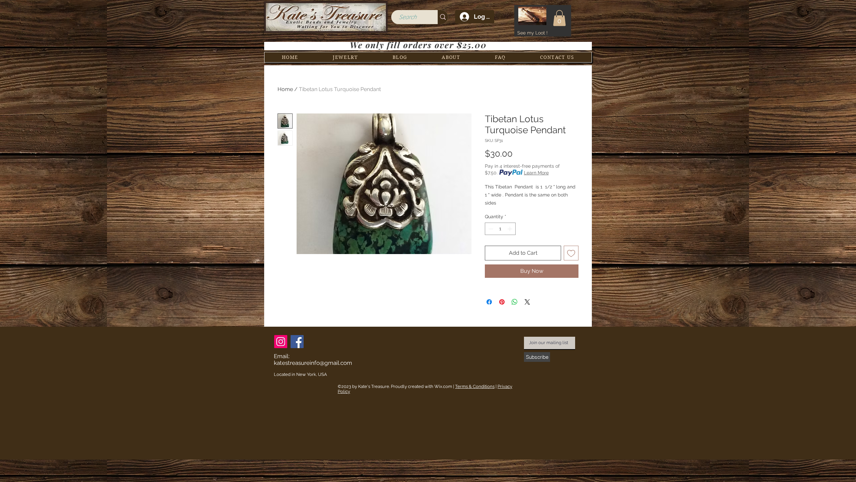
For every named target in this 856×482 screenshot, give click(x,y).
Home (285, 89)
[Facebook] (297, 341)
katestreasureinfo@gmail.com (313, 362)
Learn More (536, 172)
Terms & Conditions (475, 386)
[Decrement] (490, 229)
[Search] (443, 17)
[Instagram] (280, 341)
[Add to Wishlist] (571, 253)
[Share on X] (527, 302)
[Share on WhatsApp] (515, 302)
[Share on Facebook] (489, 302)
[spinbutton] (500, 229)
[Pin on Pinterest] (502, 302)
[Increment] (510, 229)
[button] (559, 18)
